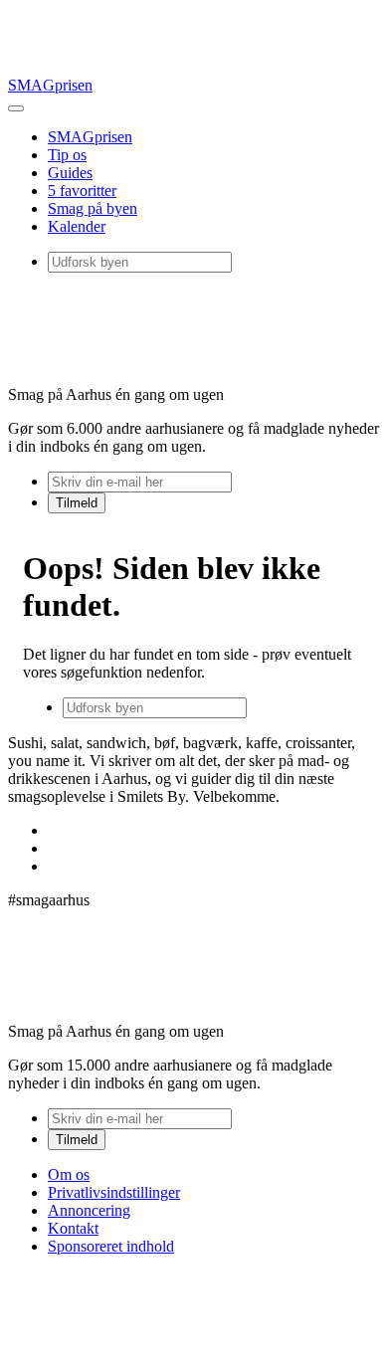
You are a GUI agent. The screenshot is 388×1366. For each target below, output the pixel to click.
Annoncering (89, 1210)
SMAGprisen (50, 85)
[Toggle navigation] (16, 108)
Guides (70, 172)
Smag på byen (92, 208)
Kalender (76, 226)
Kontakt (73, 1228)
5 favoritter (82, 190)
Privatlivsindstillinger (114, 1192)
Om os (69, 1174)
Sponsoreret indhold (111, 1246)
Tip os (67, 154)
